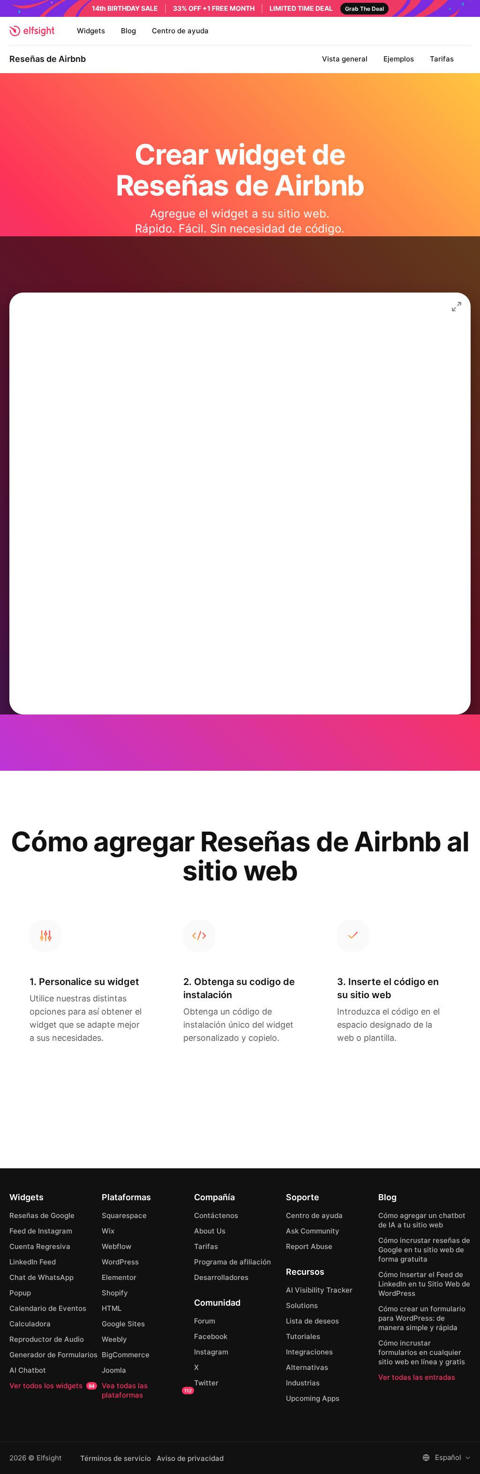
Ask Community (312, 1230)
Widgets (91, 30)
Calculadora (30, 1323)
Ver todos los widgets (52, 1385)
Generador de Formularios (53, 1354)
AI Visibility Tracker (319, 1290)
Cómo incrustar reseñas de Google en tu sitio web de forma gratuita (424, 1249)
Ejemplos (398, 58)
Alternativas (307, 1367)
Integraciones (309, 1351)
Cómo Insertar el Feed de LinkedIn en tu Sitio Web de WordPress (424, 1284)
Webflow (116, 1246)
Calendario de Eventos (47, 1308)
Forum (204, 1320)
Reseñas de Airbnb (47, 59)
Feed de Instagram (40, 1230)
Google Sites (123, 1323)
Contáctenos (216, 1215)
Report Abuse (309, 1246)
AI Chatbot (27, 1370)
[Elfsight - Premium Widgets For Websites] (31, 31)
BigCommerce (126, 1354)
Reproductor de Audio (46, 1339)
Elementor (119, 1277)
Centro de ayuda (180, 30)
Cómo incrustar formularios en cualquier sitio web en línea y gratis (421, 1352)
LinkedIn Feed (32, 1261)
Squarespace (124, 1215)
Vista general (345, 58)
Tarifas (442, 58)
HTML (111, 1308)
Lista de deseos (312, 1320)
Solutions (302, 1305)
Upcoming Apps (312, 1398)
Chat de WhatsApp (41, 1277)
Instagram (211, 1351)
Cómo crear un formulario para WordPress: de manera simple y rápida (421, 1318)
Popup (20, 1292)
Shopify (115, 1292)
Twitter (206, 1382)
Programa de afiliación (232, 1261)
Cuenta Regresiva (39, 1246)
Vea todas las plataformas (147, 1390)
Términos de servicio (115, 1458)
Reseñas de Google (42, 1215)
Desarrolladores (221, 1277)
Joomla (114, 1370)
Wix (108, 1230)
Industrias (303, 1382)
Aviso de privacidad (190, 1458)
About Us (209, 1230)
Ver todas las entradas (416, 1377)
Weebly (114, 1339)
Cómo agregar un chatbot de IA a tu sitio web (421, 1220)
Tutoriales (303, 1336)
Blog (128, 30)
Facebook (210, 1336)
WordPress (120, 1261)
